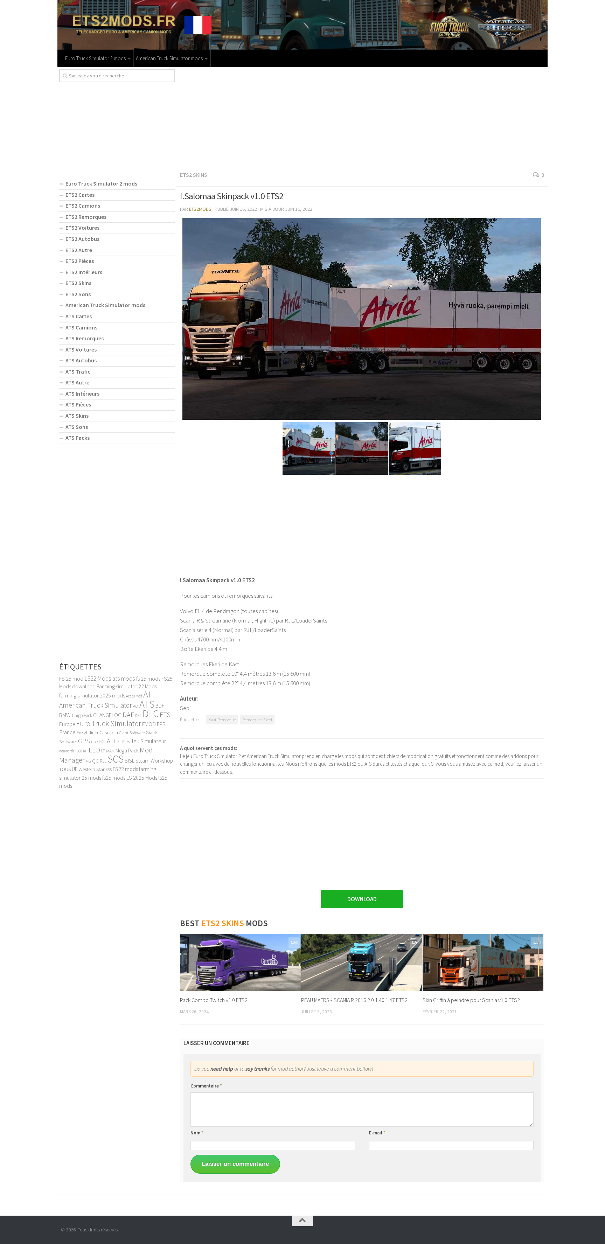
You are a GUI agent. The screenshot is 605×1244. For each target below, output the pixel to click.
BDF (159, 705)
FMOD (149, 724)
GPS (84, 740)
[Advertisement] (362, 118)
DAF (128, 714)
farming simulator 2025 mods (92, 695)
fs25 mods (113, 777)
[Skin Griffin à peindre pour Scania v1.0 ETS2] (483, 962)
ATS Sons (76, 426)
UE (74, 769)
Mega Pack (127, 750)
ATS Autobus (81, 360)
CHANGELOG (107, 714)
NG (88, 761)
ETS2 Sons (78, 294)
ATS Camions (81, 327)
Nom (196, 1133)
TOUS (65, 769)
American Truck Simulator (95, 705)
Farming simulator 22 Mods (127, 686)
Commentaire (206, 1086)
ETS (165, 714)
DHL (138, 715)
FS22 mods (125, 768)
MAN (110, 750)
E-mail (377, 1133)
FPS (161, 724)
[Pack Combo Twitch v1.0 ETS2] (240, 962)
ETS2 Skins (193, 174)
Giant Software (132, 732)
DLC (150, 713)
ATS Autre (77, 382)
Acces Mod (134, 696)
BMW (65, 714)
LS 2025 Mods (141, 777)
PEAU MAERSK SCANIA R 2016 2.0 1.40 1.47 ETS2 (354, 999)
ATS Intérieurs (82, 393)
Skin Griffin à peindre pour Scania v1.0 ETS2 (471, 999)
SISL (129, 760)
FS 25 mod (71, 678)
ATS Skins (77, 415)
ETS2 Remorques (85, 216)
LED (94, 750)
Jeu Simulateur (148, 741)
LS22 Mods (97, 678)
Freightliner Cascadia (97, 733)
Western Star (91, 769)
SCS (115, 758)
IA (107, 741)
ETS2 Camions (82, 205)
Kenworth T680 (70, 751)
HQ (101, 741)
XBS (109, 769)
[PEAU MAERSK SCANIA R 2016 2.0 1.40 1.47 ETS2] (361, 962)
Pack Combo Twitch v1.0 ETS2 (214, 999)
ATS (146, 704)
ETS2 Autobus (82, 238)
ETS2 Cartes (80, 194)
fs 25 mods (148, 678)
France (67, 732)
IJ (113, 741)
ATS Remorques (84, 338)
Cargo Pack (82, 715)
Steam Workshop (154, 760)
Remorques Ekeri (257, 719)
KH (85, 751)
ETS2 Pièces (79, 260)
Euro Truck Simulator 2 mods (95, 58)
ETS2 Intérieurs (83, 272)
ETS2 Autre (78, 249)
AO (135, 706)
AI (147, 694)
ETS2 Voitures (82, 227)
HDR (94, 742)
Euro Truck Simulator (108, 723)
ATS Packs (77, 437)
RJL (103, 761)
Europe (67, 724)
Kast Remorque (222, 719)
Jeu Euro (123, 741)
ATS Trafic (77, 371)
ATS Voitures (81, 349)
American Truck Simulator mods (169, 58)
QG (95, 761)
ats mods (123, 678)
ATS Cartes (78, 316)
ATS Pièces (78, 404)
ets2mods (200, 209)
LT (103, 751)
